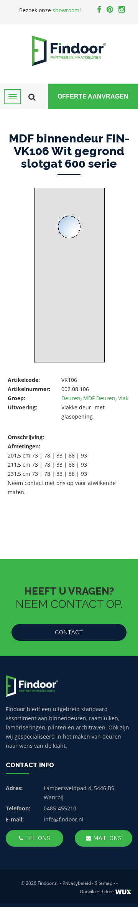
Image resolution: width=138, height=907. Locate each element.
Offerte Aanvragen (93, 96)
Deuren (70, 398)
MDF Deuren (99, 398)
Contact (69, 632)
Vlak (123, 398)
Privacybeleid (76, 883)
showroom (66, 10)
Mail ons (107, 838)
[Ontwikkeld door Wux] (123, 892)
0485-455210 (60, 808)
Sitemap (103, 883)
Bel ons (36, 838)
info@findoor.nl (64, 819)
